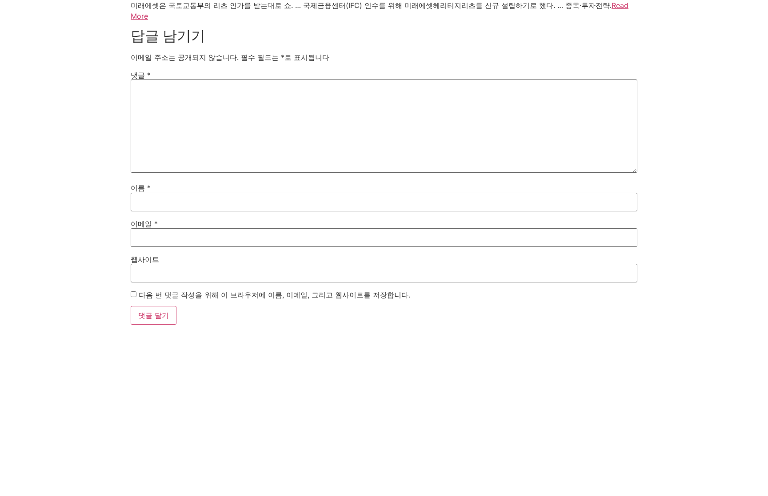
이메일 (144, 223)
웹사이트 (145, 259)
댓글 (141, 75)
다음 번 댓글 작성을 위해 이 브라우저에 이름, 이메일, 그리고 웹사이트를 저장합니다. (274, 294)
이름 (141, 187)
